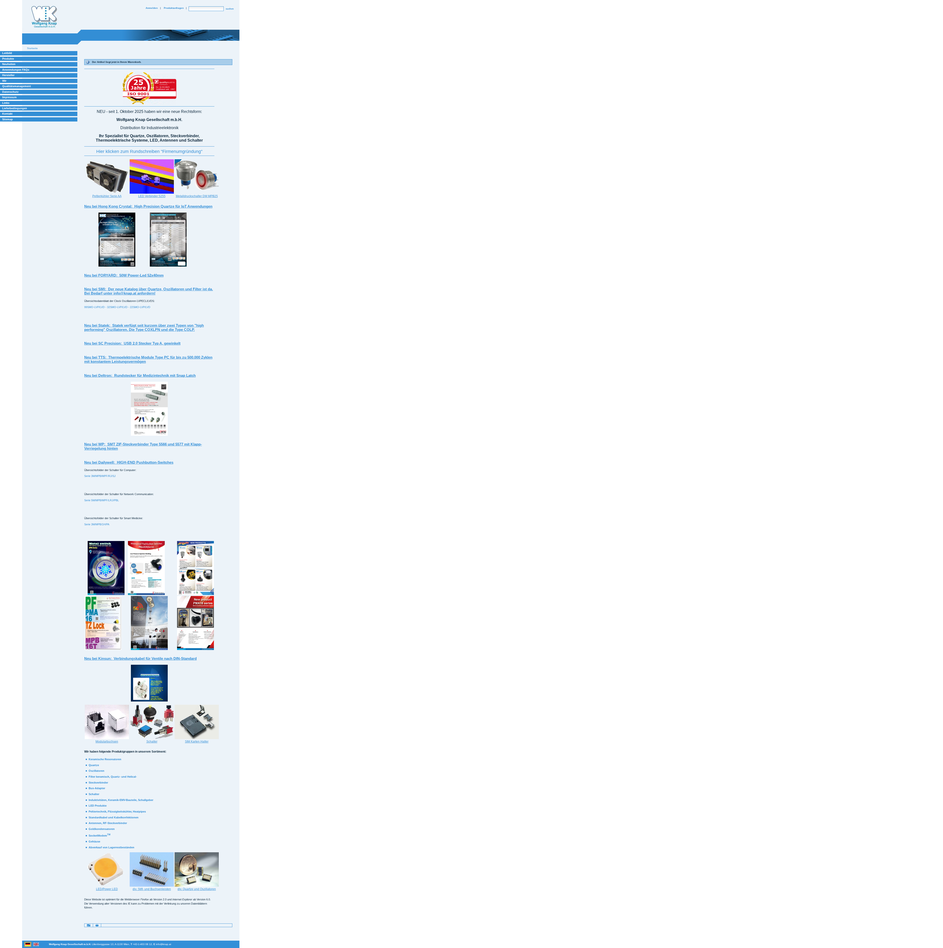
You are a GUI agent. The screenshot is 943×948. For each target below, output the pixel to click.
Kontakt (7, 113)
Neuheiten (8, 64)
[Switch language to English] (36, 944)
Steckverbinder (98, 782)
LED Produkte (98, 805)
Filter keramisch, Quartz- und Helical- (113, 776)
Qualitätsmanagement (16, 86)
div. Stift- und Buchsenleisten (152, 889)
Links (5, 102)
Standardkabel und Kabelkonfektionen (114, 817)
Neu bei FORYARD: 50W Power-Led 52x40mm (124, 275)
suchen (230, 9)
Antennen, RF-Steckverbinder (108, 823)
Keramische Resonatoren (105, 759)
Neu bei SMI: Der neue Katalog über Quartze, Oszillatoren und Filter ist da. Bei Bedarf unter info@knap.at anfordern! (148, 291)
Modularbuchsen (107, 741)
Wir (4, 80)
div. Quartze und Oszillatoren (197, 889)
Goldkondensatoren (102, 828)
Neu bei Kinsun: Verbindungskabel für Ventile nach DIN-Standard (140, 658)
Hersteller (8, 75)
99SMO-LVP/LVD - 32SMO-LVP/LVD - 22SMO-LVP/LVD (117, 307)
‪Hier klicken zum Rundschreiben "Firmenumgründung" (149, 151)
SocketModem (100, 835)
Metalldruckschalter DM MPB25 (197, 196)
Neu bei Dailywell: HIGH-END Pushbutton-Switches (128, 462)
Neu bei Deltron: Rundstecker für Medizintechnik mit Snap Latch (140, 375)
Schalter (151, 741)
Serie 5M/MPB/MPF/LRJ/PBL (101, 500)
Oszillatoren (96, 770)
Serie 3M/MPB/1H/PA (96, 524)
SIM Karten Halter (196, 741)
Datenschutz (10, 91)
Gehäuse (94, 841)
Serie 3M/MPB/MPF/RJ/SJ (100, 475)
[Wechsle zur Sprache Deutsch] (28, 944)
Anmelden (152, 8)
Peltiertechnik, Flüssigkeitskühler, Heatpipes (117, 811)
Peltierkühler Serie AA (107, 196)
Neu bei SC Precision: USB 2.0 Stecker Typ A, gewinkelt (132, 343)
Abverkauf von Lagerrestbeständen (111, 847)
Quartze (94, 765)
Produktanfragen (174, 8)
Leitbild (7, 53)
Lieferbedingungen (14, 108)
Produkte (8, 58)
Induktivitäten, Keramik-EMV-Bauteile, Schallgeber (121, 800)
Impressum (9, 97)
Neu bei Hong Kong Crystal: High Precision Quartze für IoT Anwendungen (148, 206)
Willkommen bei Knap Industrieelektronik (44, 17)
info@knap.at (163, 944)
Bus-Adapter (97, 788)
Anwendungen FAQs (15, 69)
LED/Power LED (107, 889)
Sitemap (7, 119)
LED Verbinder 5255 (152, 196)
